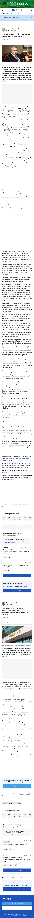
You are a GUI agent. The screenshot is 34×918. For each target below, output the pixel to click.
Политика (5, 13)
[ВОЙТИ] (31, 10)
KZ (28, 10)
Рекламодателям (17, 908)
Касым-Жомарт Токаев (15, 803)
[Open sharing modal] (21, 877)
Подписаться (17, 786)
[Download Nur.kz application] (17, 4)
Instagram (18, 590)
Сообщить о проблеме (17, 903)
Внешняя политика (23, 13)
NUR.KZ (9, 79)
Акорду (4, 656)
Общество (4, 599)
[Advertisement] (17, 94)
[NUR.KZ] (17, 10)
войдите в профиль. (10, 542)
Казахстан (13, 13)
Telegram (11, 475)
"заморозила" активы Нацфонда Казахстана (16, 401)
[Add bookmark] (30, 877)
